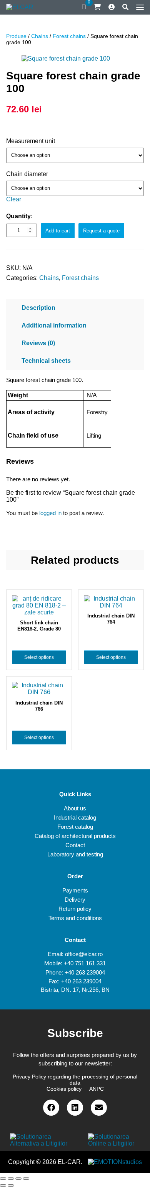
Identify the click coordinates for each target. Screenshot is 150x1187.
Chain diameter (27, 174)
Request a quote (101, 231)
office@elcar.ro (84, 954)
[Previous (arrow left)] (3, 1185)
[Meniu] (138, 7)
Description (38, 308)
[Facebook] (51, 1108)
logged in (50, 513)
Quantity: (19, 216)
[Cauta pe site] (125, 7)
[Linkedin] (75, 1108)
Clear (13, 199)
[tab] (75, 308)
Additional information (54, 325)
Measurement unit (30, 141)
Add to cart (57, 231)
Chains (39, 36)
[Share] (11, 1178)
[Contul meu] (111, 7)
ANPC (96, 1089)
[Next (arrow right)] (11, 1185)
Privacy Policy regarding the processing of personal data (75, 1079)
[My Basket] (97, 7)
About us (75, 808)
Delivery (75, 899)
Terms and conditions (75, 918)
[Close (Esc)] (3, 1178)
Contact (75, 845)
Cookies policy (64, 1089)
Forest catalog (75, 826)
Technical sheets (46, 360)
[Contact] (99, 1108)
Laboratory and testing (75, 854)
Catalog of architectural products (75, 836)
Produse (16, 36)
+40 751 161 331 (85, 963)
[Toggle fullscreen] (18, 1178)
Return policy (75, 908)
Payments (75, 890)
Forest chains (69, 36)
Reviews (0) (38, 343)
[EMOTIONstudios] (115, 1162)
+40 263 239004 (85, 972)
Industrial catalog (75, 817)
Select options (39, 657)
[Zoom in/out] (26, 1178)
